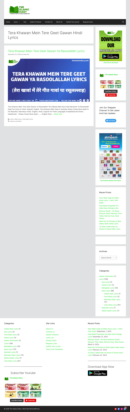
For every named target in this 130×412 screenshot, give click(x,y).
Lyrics (16, 22)
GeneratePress (34, 409)
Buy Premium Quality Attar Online (110, 180)
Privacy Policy (51, 340)
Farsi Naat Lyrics (110, 297)
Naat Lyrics (18, 119)
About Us (59, 22)
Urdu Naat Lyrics (27, 119)
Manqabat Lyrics (108, 288)
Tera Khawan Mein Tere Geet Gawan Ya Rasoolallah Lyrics (46, 51)
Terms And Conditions (54, 349)
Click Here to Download (111, 62)
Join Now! (111, 121)
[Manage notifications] (125, 407)
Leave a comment (15, 121)
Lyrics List (50, 338)
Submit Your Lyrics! (72, 22)
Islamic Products (35, 22)
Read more (58, 114)
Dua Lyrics (106, 282)
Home (8, 22)
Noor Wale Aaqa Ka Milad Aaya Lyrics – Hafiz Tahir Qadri (109, 200)
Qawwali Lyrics (107, 308)
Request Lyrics (88, 22)
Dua (25, 22)
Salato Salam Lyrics (109, 311)
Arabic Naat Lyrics (111, 294)
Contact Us (48, 22)
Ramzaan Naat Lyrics (112, 300)
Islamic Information (106, 276)
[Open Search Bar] (123, 22)
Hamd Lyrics (106, 285)
